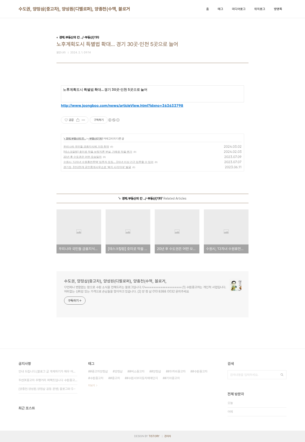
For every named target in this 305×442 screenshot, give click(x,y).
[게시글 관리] (83, 120)
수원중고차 (96, 378)
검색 (282, 374)
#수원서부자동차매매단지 (142, 378)
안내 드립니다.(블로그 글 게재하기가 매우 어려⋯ (48, 371)
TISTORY (153, 436)
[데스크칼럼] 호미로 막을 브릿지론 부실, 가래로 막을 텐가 (97, 151)
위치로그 (259, 9)
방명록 (278, 9)
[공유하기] (78, 120)
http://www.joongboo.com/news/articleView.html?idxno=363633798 (122, 105)
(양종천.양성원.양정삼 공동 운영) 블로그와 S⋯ (47, 389)
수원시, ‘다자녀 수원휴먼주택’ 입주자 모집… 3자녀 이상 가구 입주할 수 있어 (108, 162)
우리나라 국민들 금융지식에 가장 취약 (86, 146)
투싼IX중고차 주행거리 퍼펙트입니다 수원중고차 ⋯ (48, 380)
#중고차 (115, 378)
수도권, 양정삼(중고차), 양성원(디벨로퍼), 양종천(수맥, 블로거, (75, 9)
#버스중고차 (136, 371)
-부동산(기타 (95, 138)
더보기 (91, 385)
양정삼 (119, 371)
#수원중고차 (199, 371)
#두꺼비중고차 (177, 371)
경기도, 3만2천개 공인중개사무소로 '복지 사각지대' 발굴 (97, 167)
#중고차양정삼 (99, 371)
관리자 (167, 436)
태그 (220, 9)
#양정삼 (156, 371)
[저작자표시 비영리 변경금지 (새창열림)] (114, 120)
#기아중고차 (172, 378)
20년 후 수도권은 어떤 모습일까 (82, 156)
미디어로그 (238, 9)
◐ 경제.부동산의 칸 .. (75, 138)
